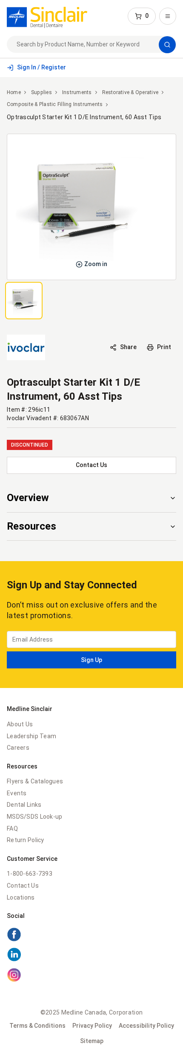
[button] (142, 16)
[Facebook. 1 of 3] (91, 935)
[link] (47, 16)
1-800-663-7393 (29, 873)
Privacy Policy (92, 1025)
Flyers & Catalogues (35, 781)
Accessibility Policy (146, 1025)
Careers (18, 747)
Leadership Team (31, 736)
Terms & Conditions (37, 1025)
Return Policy (25, 840)
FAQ (12, 828)
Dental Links (24, 804)
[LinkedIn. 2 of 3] (91, 955)
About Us (20, 724)
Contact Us (23, 885)
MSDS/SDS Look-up (34, 816)
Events (17, 793)
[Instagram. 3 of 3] (91, 976)
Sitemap (91, 1041)
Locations (21, 897)
